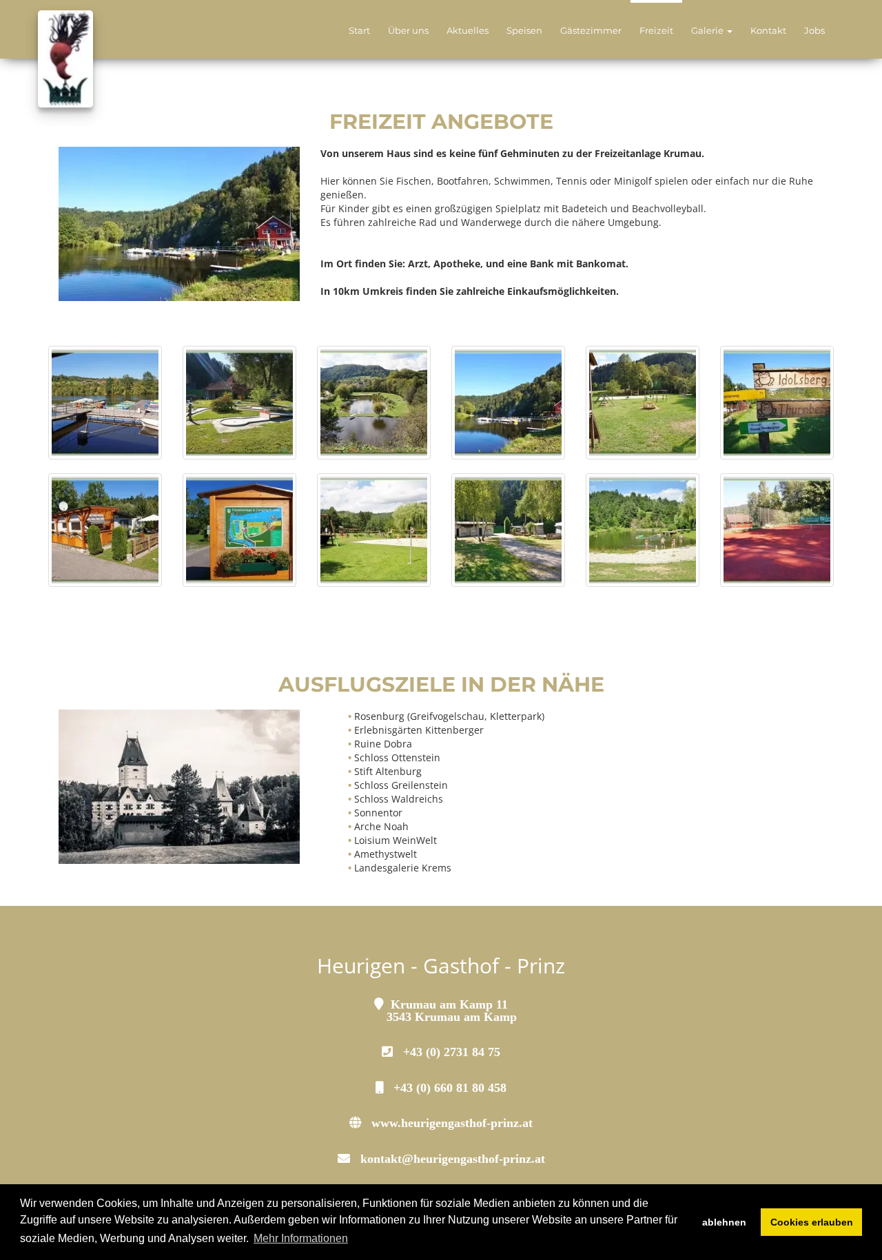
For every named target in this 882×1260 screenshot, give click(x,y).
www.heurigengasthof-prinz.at (452, 1122)
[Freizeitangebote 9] (777, 402)
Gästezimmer (591, 30)
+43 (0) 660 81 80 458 (449, 1087)
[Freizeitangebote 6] (105, 402)
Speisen (524, 30)
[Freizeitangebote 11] (374, 530)
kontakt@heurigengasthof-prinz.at (452, 1158)
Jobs (814, 30)
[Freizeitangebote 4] (508, 530)
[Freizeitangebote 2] (642, 402)
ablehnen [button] (724, 1222)
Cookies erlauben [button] (811, 1222)
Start (359, 30)
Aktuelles (468, 30)
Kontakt (768, 30)
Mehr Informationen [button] (301, 1238)
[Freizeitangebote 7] (239, 402)
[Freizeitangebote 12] (642, 530)
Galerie (708, 30)
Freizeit (656, 30)
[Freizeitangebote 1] (374, 402)
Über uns (408, 30)
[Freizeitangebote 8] (508, 402)
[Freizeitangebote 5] (777, 530)
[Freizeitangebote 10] (239, 530)
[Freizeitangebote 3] (105, 530)
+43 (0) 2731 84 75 (451, 1051)
